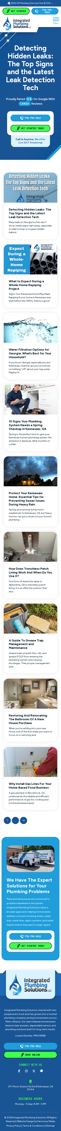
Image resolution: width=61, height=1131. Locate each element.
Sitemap (50, 1125)
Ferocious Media (46, 1121)
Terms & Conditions (33, 1125)
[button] (55, 20)
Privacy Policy (13, 1125)
